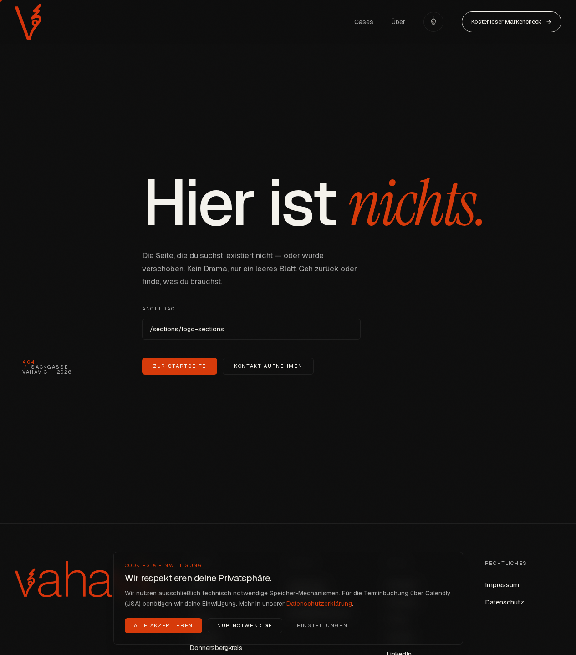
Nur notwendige (245, 625)
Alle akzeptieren (163, 625)
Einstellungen (322, 625)
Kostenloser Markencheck (506, 21)
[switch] (433, 22)
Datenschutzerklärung (319, 603)
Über (398, 22)
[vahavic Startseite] (28, 22)
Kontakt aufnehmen (268, 366)
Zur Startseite (179, 366)
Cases (363, 22)
